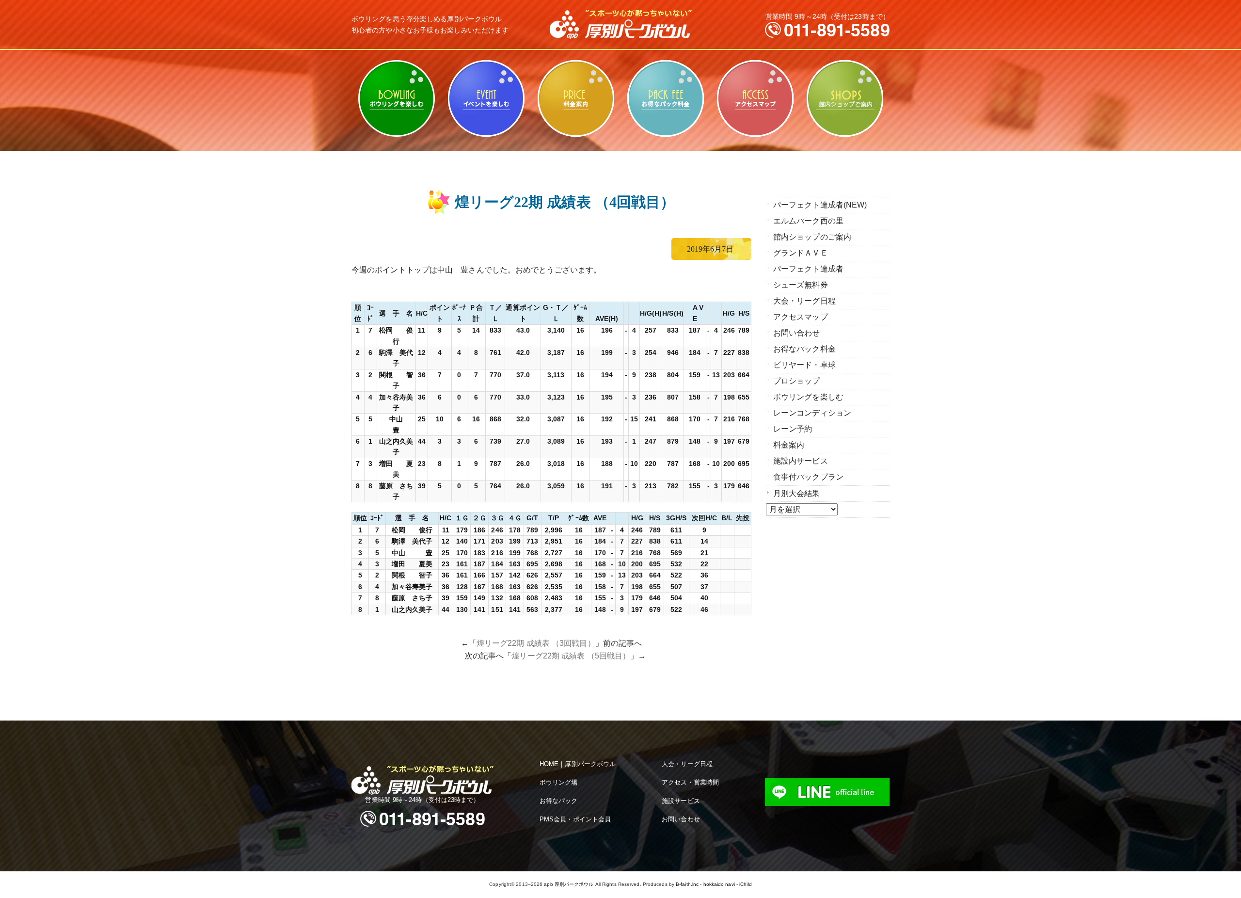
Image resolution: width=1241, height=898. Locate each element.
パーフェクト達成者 (808, 269)
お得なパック (559, 800)
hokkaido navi (719, 884)
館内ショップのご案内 (845, 98)
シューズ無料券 (800, 285)
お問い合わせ (796, 333)
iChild (745, 884)
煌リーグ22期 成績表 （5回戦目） (570, 656)
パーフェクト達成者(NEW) (820, 205)
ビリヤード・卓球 (486, 98)
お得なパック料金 (665, 98)
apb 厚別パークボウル (568, 884)
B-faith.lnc (687, 884)
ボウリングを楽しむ (396, 98)
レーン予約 (792, 429)
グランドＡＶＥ (800, 253)
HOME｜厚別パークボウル (578, 764)
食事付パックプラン (808, 477)
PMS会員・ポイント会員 (575, 819)
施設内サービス (800, 461)
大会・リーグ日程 (804, 301)
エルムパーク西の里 (808, 221)
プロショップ (796, 381)
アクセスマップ (755, 98)
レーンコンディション (812, 413)
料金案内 (575, 98)
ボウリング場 (559, 782)
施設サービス (681, 800)
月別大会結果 (796, 493)
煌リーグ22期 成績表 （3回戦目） (536, 643)
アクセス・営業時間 (690, 782)
